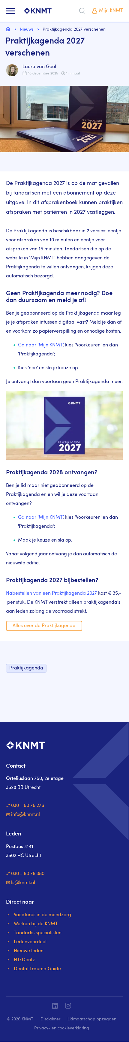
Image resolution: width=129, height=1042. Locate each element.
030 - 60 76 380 (27, 873)
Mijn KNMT (111, 10)
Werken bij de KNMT (36, 924)
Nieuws (27, 29)
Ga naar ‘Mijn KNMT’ (40, 345)
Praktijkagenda (26, 668)
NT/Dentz (24, 960)
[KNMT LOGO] (38, 11)
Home (9, 29)
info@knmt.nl (25, 814)
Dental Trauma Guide (37, 969)
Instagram (68, 1006)
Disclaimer (50, 1019)
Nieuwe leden (29, 951)
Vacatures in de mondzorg (42, 915)
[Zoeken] (82, 11)
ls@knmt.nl (23, 882)
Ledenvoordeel (30, 942)
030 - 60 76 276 (27, 805)
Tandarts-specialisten (38, 933)
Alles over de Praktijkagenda (44, 626)
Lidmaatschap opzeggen (92, 1019)
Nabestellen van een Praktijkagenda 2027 (51, 593)
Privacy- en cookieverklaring (61, 1028)
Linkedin (55, 1006)
